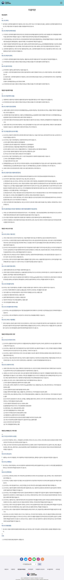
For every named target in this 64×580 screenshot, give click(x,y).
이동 (39, 564)
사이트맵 (58, 569)
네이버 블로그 (34, 559)
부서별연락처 (50, 569)
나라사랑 (42, 559)
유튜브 (30, 559)
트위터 (25, 559)
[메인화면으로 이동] (6, 3)
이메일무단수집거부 (40, 569)
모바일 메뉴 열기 (61, 3)
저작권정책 (30, 569)
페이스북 (21, 559)
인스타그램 (38, 559)
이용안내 (6, 569)
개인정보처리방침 (21, 569)
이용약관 (13, 569)
